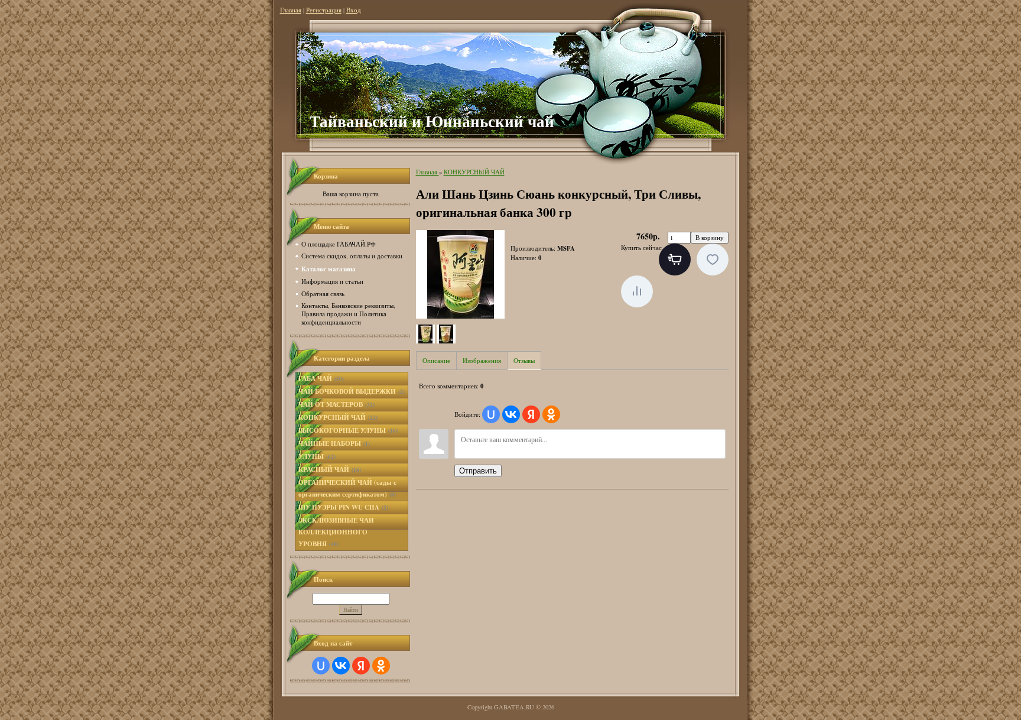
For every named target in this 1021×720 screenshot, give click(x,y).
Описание (436, 360)
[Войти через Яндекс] (361, 665)
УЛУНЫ (317, 456)
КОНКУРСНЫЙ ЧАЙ (338, 417)
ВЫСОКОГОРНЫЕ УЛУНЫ (348, 430)
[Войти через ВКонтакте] (341, 665)
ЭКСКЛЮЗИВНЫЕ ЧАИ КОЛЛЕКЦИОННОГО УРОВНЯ (336, 532)
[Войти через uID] (321, 665)
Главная (290, 10)
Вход (353, 10)
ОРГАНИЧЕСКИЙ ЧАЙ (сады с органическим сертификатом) (347, 488)
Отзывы (524, 360)
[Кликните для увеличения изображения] (460, 274)
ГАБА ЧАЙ (321, 378)
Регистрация (324, 10)
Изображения (482, 360)
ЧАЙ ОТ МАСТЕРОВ (336, 404)
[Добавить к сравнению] (637, 291)
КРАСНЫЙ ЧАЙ (329, 469)
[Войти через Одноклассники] (381, 665)
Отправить (478, 470)
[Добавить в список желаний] (713, 259)
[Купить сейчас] (675, 259)
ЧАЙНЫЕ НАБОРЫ (334, 443)
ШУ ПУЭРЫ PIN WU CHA (343, 507)
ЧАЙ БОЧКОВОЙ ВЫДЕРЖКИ (351, 391)
